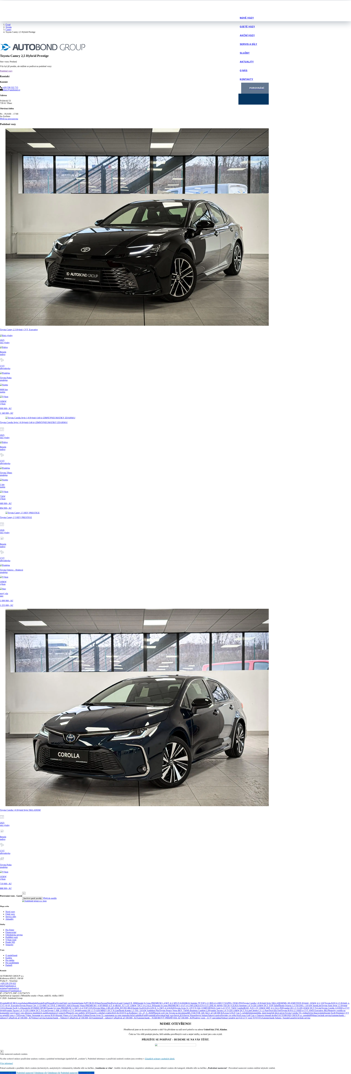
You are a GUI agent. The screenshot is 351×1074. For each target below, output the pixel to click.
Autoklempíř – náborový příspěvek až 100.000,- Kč (114, 1018)
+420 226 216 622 (8, 983)
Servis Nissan (190, 1015)
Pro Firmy (9, 930)
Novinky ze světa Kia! (230, 1015)
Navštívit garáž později (32, 898)
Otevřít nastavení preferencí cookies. (16, 1000)
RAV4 (93, 1003)
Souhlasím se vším (8, 1073)
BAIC (10, 1003)
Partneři (8, 965)
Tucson (104, 1003)
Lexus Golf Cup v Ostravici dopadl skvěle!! (259, 1015)
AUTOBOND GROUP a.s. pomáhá (294, 1015)
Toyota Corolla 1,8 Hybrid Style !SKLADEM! (263, 1003)
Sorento (75, 1003)
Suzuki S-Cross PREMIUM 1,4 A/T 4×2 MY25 (175, 1005)
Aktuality (247, 62)
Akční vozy (247, 35)
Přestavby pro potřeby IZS (77, 1013)
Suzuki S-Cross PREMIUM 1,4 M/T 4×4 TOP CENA (70, 1008)
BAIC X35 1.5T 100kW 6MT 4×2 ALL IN (263, 1008)
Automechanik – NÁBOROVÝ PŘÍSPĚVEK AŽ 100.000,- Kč (165, 1018)
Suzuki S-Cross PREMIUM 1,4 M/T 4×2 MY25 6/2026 (161, 1003)
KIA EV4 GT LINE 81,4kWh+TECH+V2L (215, 1005)
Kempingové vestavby (56, 1013)
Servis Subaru (202, 1015)
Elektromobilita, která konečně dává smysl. (266, 1013)
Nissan (50, 1003)
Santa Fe (82, 1003)
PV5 (88, 1003)
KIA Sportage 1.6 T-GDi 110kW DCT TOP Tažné (257, 1005)
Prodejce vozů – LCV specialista (207, 1018)
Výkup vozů (10, 940)
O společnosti (11, 955)
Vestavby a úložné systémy (100, 1013)
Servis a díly (248, 44)
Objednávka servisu (14, 935)
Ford (45, 1003)
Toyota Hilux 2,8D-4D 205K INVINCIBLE (113, 1008)
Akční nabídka (135, 1015)
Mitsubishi (32, 1003)
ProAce (114, 1003)
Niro (109, 1003)
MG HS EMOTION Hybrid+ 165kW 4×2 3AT (304, 1003)
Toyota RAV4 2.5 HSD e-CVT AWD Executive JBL (304, 1010)
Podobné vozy (6, 71)
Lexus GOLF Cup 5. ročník (235, 1013)
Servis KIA (179, 1015)
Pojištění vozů (11, 937)
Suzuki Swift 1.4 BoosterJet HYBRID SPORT (26, 1008)
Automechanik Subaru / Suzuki (275, 1018)
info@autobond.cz (8, 986)
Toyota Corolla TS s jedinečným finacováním (304, 1013)
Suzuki (40, 1003)
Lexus (19, 1003)
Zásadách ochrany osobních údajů (159, 1059)
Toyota (59, 1003)
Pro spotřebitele (12, 963)
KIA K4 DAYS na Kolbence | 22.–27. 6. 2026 (132, 1013)
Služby (245, 53)
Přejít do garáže (50, 898)
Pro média (9, 960)
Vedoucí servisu (38, 1018)
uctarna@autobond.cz (9, 988)
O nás (243, 70)
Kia (54, 1003)
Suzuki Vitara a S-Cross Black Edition (73, 1015)
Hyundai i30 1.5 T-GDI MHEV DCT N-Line (99, 1010)
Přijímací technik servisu (320, 1015)
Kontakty (246, 79)
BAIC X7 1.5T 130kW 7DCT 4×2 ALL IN (135, 1005)
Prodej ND (10, 942)
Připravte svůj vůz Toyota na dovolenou (170, 1013)
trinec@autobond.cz (11, 90)
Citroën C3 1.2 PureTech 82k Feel (266, 1010)
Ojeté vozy (247, 26)
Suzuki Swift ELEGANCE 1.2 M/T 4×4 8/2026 (154, 1008)
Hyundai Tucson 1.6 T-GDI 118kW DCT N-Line (25, 1010)
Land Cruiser (123, 1003)
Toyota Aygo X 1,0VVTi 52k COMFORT (193, 1008)
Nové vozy (247, 18)
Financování (10, 932)
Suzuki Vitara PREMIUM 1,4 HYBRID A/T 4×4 (94, 1005)
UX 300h (133, 1003)
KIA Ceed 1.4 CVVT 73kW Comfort (227, 1008)
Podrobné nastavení (25, 1073)
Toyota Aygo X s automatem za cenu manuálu (109, 1015)
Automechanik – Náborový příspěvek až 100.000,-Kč (68, 1018)
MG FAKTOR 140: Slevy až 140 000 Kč (205, 1013)
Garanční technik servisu (299, 1018)
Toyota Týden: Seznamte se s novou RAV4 (37, 1015)
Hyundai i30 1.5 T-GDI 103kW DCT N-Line (301, 1008)
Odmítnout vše (40, 1073)
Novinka (161, 1015)
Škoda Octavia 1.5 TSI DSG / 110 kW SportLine (300, 1005)
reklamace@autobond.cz (10, 991)
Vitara (98, 1003)
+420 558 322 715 (10, 87)
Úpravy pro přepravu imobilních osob (30, 1013)
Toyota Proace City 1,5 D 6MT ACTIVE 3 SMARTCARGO (46, 1005)
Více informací (6, 1063)
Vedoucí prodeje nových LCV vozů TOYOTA (241, 1018)
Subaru (25, 1003)
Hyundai (4, 1003)
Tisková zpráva (214, 1015)
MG (14, 1003)
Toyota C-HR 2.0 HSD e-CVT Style (63, 1010)
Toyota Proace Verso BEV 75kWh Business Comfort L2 (183, 1010)
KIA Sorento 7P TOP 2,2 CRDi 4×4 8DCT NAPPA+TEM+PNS (214, 1003)
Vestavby (9, 945)
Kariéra (8, 958)
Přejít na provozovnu (9, 119)
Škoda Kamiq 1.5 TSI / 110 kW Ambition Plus (139, 1010)
